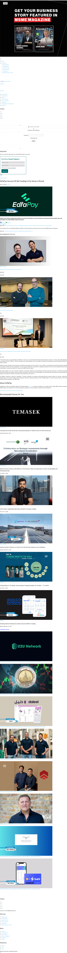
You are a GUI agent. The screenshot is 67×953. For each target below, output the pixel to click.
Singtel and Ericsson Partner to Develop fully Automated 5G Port (19, 231)
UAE (1, 505)
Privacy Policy (4, 934)
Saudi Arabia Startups (10, 390)
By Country (3, 63)
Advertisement (4, 932)
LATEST (3, 61)
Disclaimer (3, 937)
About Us (3, 931)
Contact (3, 939)
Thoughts (3, 105)
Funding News (6, 66)
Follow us (3, 222)
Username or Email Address (33, 130)
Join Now (2, 83)
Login (2, 90)
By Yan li (8, 184)
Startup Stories (6, 67)
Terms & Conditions (5, 936)
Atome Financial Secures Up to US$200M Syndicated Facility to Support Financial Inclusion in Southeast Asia (28, 225)
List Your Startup (5, 81)
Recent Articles (3, 178)
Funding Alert (3, 390)
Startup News (6, 64)
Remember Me (34, 138)
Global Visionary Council (8, 72)
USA (2, 948)
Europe (2, 945)
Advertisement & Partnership (7, 103)
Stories (2, 97)
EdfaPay (31, 386)
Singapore (2, 348)
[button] (33, 126)
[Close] (20, 148)
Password (26, 135)
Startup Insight (6, 69)
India (2, 947)
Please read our (9, 168)
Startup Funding (19, 390)
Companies (5, 71)
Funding (1, 582)
